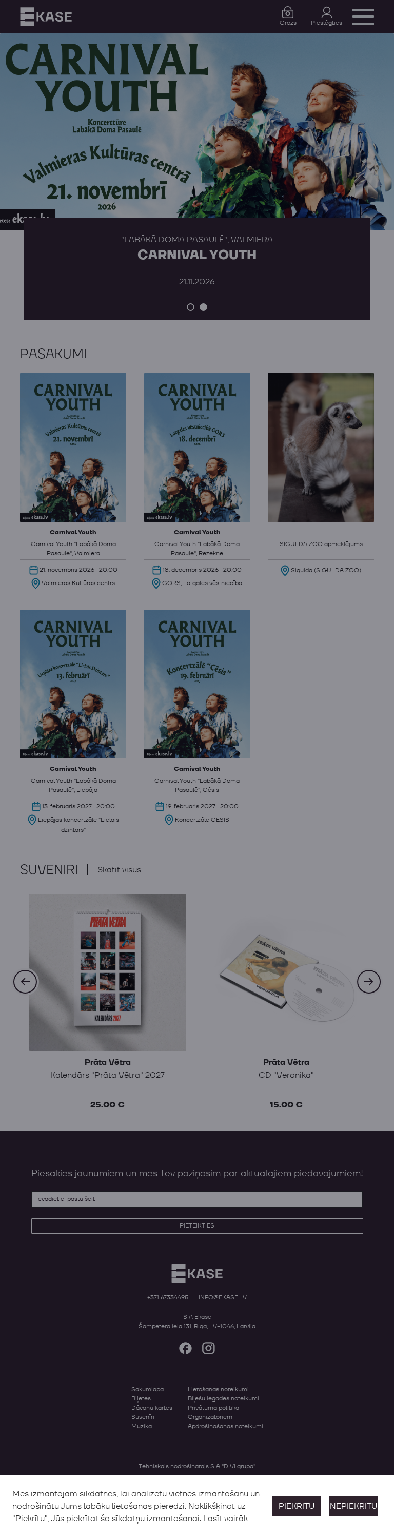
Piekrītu (296, 1506)
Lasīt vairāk (225, 1518)
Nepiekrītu (353, 1506)
